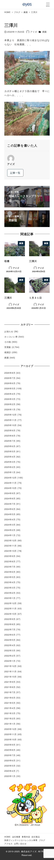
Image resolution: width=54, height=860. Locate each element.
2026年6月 (9, 383)
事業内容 (26, 836)
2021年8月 (9, 687)
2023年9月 (9, 556)
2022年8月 (9, 624)
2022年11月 (10, 608)
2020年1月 (9, 776)
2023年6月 (9, 571)
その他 (7, 341)
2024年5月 (9, 514)
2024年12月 (10, 477)
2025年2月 (9, 467)
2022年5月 (9, 639)
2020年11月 (10, 734)
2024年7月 (9, 503)
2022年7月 (9, 629)
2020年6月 (9, 760)
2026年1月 (9, 409)
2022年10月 (10, 613)
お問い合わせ (20, 843)
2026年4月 (9, 393)
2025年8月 (9, 435)
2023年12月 (10, 540)
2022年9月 (9, 618)
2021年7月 (9, 692)
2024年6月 (9, 508)
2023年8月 (9, 561)
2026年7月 (9, 377)
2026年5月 (9, 388)
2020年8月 (9, 749)
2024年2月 (9, 529)
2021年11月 (10, 671)
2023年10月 (10, 550)
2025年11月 (10, 419)
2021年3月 (9, 713)
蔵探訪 (7, 352)
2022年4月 (9, 645)
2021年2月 (9, 718)
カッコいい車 (11, 336)
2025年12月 (10, 414)
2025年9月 (9, 430)
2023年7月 (9, 566)
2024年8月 (9, 498)
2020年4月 (9, 770)
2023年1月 (9, 598)
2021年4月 (9, 708)
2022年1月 (9, 660)
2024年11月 (10, 482)
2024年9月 (9, 493)
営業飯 (7, 347)
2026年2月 (9, 404)
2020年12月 (10, 729)
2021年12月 (10, 666)
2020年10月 (10, 739)
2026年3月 (9, 398)
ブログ (42, 840)
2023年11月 (10, 545)
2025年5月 (9, 451)
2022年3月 (9, 650)
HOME (7, 836)
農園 (44, 31)
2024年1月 (9, 535)
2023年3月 (9, 587)
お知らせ (8, 331)
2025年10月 (10, 425)
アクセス (8, 843)
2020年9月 (9, 744)
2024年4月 (9, 519)
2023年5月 (9, 577)
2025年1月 (9, 472)
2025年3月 (9, 461)
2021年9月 (9, 681)
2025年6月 (9, 446)
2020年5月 (9, 765)
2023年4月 (9, 582)
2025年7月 (9, 440)
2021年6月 (9, 697)
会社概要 (16, 836)
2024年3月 (9, 524)
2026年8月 (9, 372)
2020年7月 (9, 755)
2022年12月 (10, 603)
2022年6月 (9, 634)
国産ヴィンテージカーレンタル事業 (21, 840)
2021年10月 (10, 676)
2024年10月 (10, 487)
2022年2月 (9, 655)
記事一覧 (15, 172)
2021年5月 (9, 702)
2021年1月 (9, 723)
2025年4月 (9, 456)
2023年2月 (9, 592)
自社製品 (36, 836)
